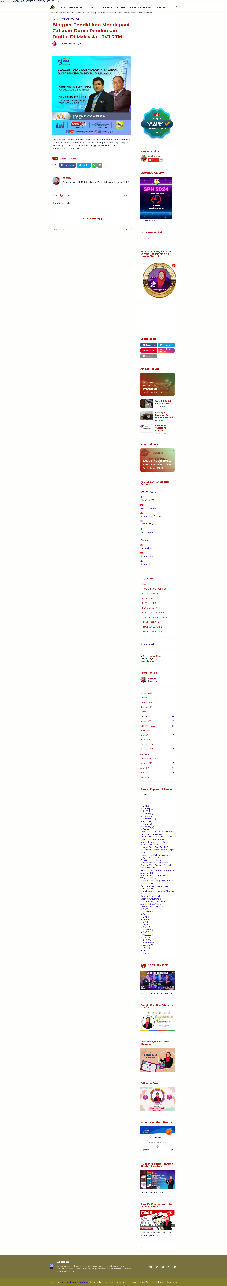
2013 (145, 932)
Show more (152, 681)
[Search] (175, 7)
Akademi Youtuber (149, 508)
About (146, 584)
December (148, 819)
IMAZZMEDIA (147, 524)
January (146, 808)
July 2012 (157, 768)
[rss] (174, 1266)
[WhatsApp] (94, 165)
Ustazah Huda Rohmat (151, 516)
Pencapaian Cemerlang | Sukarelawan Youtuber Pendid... (154, 861)
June (145, 914)
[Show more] (105, 165)
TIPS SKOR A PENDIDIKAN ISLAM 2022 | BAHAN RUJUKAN (156, 838)
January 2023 (157, 721)
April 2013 (157, 754)
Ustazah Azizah (147, 644)
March (146, 824)
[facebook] (150, 1266)
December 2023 (157, 702)
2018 (145, 922)
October (147, 821)
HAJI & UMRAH (151, 594)
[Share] (129, 43)
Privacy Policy (157, 1282)
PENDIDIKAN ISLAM (153, 612)
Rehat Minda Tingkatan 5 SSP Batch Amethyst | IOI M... (157, 871)
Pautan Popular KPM (140, 7)
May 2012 (157, 777)
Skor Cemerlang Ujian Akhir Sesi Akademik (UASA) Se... (155, 902)
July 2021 (157, 735)
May (145, 953)
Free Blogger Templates (114, 1282)
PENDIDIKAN (150, 608)
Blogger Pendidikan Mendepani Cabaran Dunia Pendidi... (155, 897)
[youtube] (162, 1266)
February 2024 (157, 698)
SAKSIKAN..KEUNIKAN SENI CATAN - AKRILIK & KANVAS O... (157, 833)
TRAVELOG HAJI (151, 622)
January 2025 (157, 693)
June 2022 (157, 730)
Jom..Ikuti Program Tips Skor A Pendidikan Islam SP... (154, 843)
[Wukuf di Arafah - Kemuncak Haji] (146, 403)
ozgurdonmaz (147, 661)
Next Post (127, 229)
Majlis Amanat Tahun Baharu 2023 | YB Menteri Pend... (156, 876)
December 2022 (157, 726)
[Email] (99, 165)
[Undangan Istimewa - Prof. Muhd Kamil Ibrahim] (146, 415)
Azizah (152, 678)
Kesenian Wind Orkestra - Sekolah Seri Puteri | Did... (155, 866)
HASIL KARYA (150, 598)
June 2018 (157, 740)
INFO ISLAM (149, 603)
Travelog (91, 7)
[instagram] (168, 1266)
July (145, 919)
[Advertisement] (157, 57)
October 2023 (157, 707)
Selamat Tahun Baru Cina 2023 (154, 847)
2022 (145, 909)
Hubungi (161, 7)
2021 (145, 917)
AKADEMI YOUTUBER (68, 158)
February (147, 813)
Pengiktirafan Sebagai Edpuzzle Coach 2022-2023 (155, 887)
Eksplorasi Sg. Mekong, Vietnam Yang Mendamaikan (155, 856)
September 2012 (157, 758)
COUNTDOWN (147, 220)
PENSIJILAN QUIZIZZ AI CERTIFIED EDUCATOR (161, 428)
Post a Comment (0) (92, 218)
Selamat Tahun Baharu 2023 (153, 906)
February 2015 (157, 744)
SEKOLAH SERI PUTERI (154, 617)
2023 (145, 816)
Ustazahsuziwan (147, 556)
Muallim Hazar (147, 548)
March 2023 (157, 712)
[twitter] (156, 1266)
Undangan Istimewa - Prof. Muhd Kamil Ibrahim (165, 414)
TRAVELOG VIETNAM (153, 631)
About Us (143, 1282)
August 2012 (157, 763)
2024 (145, 811)
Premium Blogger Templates (74, 1282)
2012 (145, 940)
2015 (145, 927)
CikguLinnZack (147, 540)
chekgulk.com (146, 532)
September (148, 942)
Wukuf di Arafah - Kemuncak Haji (164, 402)
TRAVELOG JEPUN (152, 627)
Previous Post (57, 229)
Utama (62, 7)
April (145, 937)
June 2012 (157, 772)
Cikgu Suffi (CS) (147, 500)
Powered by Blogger (153, 656)
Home (143, 1247)
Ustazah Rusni (147, 564)
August (146, 945)
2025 (145, 806)
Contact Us (172, 1282)
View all (126, 195)
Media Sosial (75, 7)
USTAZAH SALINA (148, 492)
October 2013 (157, 749)
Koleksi (121, 7)
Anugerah (107, 7)
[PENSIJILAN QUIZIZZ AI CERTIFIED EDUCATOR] (146, 428)
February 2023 (157, 716)
